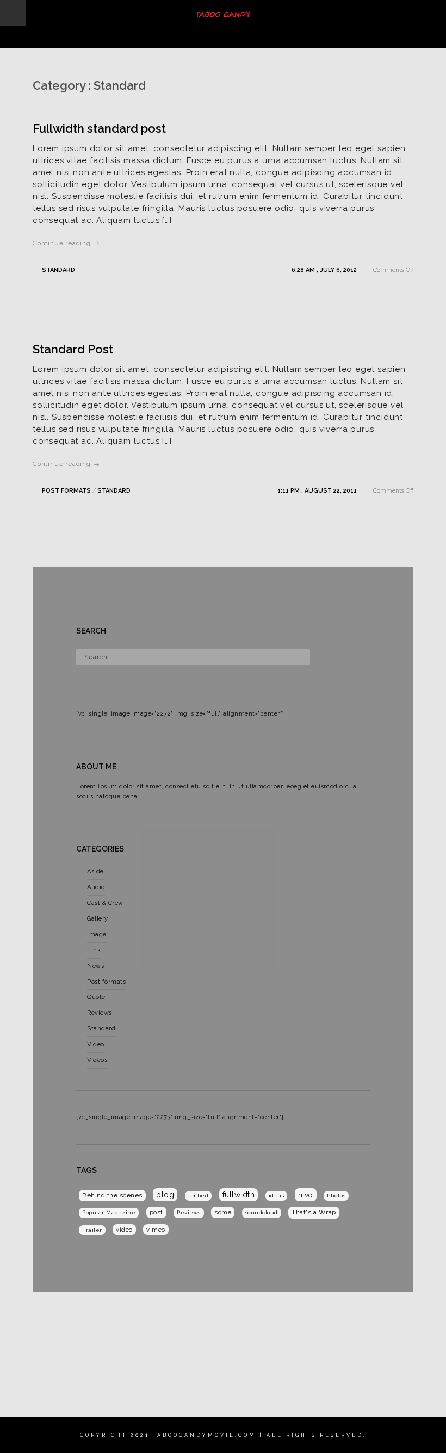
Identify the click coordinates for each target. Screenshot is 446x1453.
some (222, 1212)
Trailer (92, 1230)
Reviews (99, 1012)
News (95, 966)
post (156, 1212)
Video (95, 1044)
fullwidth (238, 1194)
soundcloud (261, 1212)
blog (165, 1194)
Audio (96, 887)
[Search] (322, 654)
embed (198, 1196)
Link (94, 950)
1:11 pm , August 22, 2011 (317, 490)
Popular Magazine (108, 1212)
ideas (276, 1196)
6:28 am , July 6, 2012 (325, 270)
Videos (97, 1060)
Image (97, 934)
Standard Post (73, 349)
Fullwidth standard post (99, 128)
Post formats (66, 490)
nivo (305, 1194)
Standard (58, 270)
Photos (336, 1196)
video (124, 1229)
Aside (95, 871)
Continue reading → (66, 243)
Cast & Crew (105, 902)
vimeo (155, 1229)
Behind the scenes (112, 1195)
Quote (96, 997)
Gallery (97, 918)
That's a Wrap (314, 1212)
